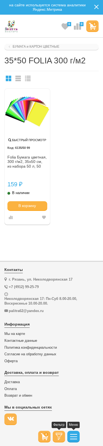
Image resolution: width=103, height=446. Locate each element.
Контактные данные (20, 341)
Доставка (12, 382)
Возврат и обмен (18, 395)
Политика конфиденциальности (30, 348)
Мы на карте (14, 334)
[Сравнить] (10, 218)
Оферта (11, 361)
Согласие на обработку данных (30, 354)
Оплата (10, 389)
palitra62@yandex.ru (26, 311)
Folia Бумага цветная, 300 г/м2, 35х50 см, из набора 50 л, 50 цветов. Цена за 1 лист (27, 162)
